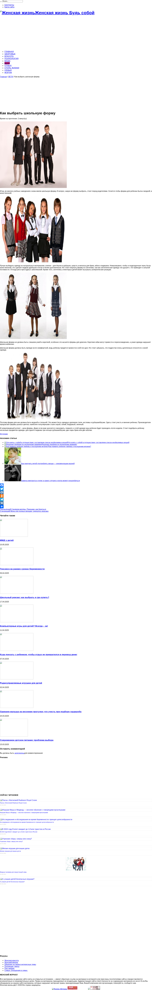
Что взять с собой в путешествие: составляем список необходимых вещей (98, 442)
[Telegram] (76, 499)
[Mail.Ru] (76, 492)
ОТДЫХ (8, 65)
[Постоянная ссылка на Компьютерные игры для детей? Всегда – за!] (16, 622)
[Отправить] (76, 506)
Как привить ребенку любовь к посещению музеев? (70, 446)
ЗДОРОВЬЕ (9, 54)
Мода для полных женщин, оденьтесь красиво (24, 511)
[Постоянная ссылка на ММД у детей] (14, 536)
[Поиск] (1, 1)
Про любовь (9, 968)
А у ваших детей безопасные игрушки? (12, 882)
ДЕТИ (7, 63)
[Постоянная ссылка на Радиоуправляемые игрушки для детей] (16, 679)
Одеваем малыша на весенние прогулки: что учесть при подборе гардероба (40, 711)
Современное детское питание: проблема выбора (26, 740)
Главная (3, 77)
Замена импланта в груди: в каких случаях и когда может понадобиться (50, 481)
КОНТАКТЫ (9, 5)
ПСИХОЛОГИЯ (11, 58)
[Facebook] (76, 485)
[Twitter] (76, 489)
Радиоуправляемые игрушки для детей (21, 683)
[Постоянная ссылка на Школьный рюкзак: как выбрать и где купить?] (16, 593)
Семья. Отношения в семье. (16, 970)
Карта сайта (9, 7)
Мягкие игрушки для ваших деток (10, 851)
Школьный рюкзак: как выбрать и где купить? (24, 597)
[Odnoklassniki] (76, 496)
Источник (4, 434)
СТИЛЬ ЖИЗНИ (11, 68)
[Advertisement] (67, 32)
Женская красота (11, 960)
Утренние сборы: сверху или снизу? (11, 841)
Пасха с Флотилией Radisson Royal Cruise (13, 803)
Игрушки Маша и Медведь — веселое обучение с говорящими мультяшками (24, 812)
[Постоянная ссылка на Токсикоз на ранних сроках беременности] (16, 565)
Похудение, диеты (11, 966)
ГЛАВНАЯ (9, 51)
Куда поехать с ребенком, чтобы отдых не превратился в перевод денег (38, 654)
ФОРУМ (8, 72)
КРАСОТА (9, 56)
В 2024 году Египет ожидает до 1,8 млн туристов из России (18, 832)
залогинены (19, 753)
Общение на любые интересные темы (20, 964)
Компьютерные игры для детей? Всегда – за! (24, 626)
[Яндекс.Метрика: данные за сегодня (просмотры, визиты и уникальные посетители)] (59, 989)
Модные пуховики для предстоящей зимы (13, 872)
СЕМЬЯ (8, 70)
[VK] (76, 503)
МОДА (7, 61)
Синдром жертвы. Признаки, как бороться (23, 509)
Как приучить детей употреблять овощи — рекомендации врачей (48, 464)
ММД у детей (7, 540)
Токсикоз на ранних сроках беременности (22, 569)
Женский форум (11, 962)
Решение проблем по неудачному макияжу (59, 444)
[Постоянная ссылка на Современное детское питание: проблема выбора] (14, 736)
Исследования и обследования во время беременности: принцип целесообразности (27, 822)
